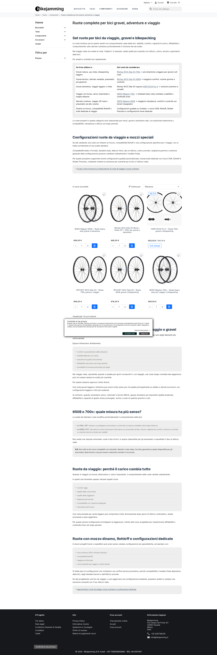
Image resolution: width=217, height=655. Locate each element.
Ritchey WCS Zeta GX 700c (128, 72)
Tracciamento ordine (118, 621)
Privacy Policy (79, 621)
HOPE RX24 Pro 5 (150, 86)
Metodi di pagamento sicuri (84, 633)
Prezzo (38, 58)
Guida (135, 9)
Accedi (113, 624)
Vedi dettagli (155, 246)
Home (39, 22)
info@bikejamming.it (159, 637)
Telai (92, 9)
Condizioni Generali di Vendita (48, 627)
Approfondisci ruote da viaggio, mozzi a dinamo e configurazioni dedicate (106, 589)
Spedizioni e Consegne (82, 627)
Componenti (105, 9)
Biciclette (79, 9)
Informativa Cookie (81, 624)
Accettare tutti (129, 333)
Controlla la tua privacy (46, 647)
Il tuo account (116, 615)
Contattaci (39, 630)
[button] (159, 3)
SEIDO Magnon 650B (126, 101)
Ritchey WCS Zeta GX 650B (129, 79)
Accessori (122, 9)
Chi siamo (39, 621)
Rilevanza (162, 186)
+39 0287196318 (158, 634)
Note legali (39, 624)
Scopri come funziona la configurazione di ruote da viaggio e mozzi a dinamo (108, 169)
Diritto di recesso (80, 630)
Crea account (115, 627)
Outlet (38, 44)
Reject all (144, 333)
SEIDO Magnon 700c (126, 94)
